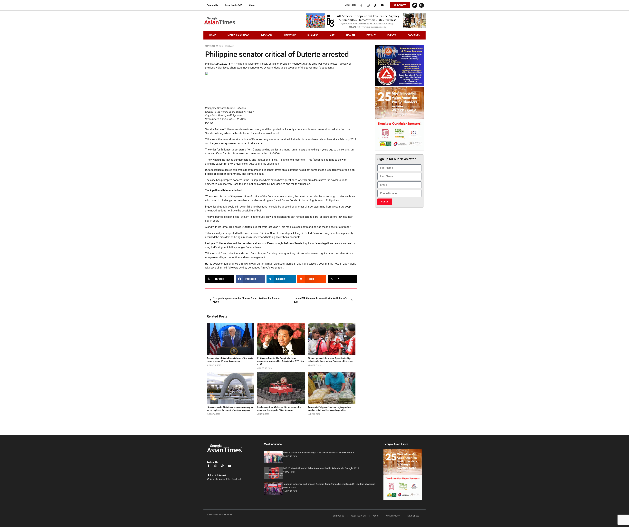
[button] (421, 5)
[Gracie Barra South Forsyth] (399, 85)
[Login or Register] (414, 5)
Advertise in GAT (233, 5)
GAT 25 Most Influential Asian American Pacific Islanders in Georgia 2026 (321, 468)
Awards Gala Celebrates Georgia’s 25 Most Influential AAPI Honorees (318, 452)
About (251, 5)
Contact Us (212, 5)
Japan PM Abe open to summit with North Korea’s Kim (320, 300)
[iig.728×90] (366, 27)
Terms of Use (412, 516)
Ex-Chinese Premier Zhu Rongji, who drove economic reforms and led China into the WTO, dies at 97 (280, 361)
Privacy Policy (393, 516)
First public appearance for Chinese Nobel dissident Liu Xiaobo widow (246, 300)
